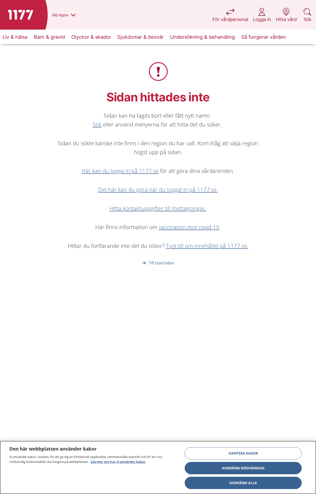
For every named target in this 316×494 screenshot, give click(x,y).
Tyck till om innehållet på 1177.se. (207, 245)
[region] (158, 467)
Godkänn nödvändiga (243, 468)
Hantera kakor (243, 453)
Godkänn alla (243, 482)
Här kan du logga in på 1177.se (120, 170)
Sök (97, 124)
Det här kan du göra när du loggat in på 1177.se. (158, 189)
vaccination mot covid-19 (189, 227)
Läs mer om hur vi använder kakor (118, 461)
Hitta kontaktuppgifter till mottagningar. (158, 208)
